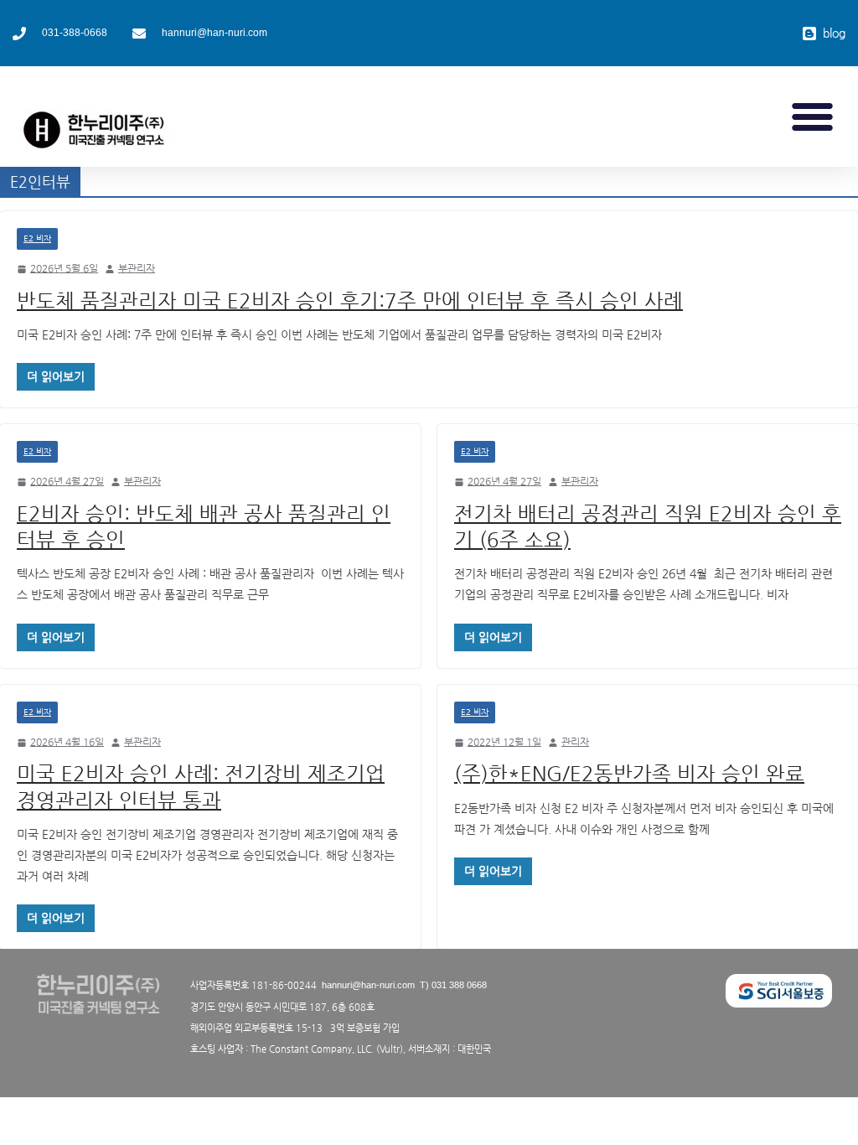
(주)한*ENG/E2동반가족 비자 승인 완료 (629, 773)
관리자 (575, 742)
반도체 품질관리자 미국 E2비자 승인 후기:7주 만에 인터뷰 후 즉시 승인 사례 (350, 301)
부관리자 (136, 268)
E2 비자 (37, 238)
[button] (812, 116)
